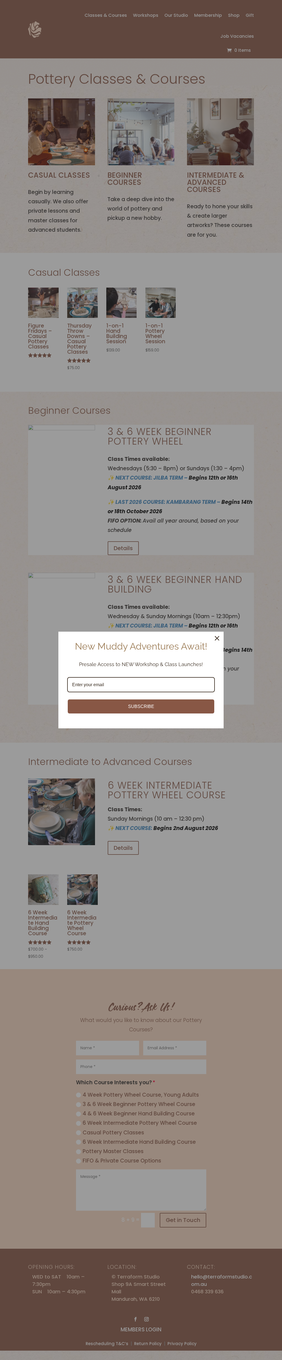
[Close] (217, 638)
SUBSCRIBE (141, 706)
